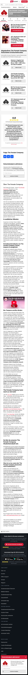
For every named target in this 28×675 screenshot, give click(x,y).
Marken (15, 7)
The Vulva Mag (10, 414)
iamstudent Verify (5, 633)
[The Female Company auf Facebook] (5, 156)
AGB (2, 651)
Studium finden (5, 612)
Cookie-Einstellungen (6, 645)
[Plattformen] (19, 2)
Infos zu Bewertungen (6, 648)
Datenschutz (4, 642)
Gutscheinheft (4, 597)
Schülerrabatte (4, 618)
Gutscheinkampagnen (6, 627)
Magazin (3, 582)
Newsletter (3, 603)
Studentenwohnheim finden (7, 609)
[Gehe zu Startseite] (14, 2)
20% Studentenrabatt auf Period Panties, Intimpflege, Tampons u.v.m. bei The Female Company (18, 39)
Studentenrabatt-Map (6, 594)
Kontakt (3, 579)
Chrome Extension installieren (15, 544)
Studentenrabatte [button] (5, 7)
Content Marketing (5, 630)
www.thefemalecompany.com (13, 515)
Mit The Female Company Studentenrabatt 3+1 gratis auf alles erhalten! (18, 26)
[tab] (3, 19)
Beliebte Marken (5, 591)
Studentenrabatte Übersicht (8, 588)
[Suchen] (2, 5)
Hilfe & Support (5, 576)
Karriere (3, 573)
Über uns (3, 570)
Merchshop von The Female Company (12, 409)
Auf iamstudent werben (6, 624)
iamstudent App (5, 600)
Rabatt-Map (21, 7)
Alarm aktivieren (14, 176)
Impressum (3, 654)
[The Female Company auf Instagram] (8, 156)
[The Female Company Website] (12, 156)
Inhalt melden (5, 531)
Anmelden (24, 1)
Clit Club (10, 394)
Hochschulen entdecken (7, 615)
